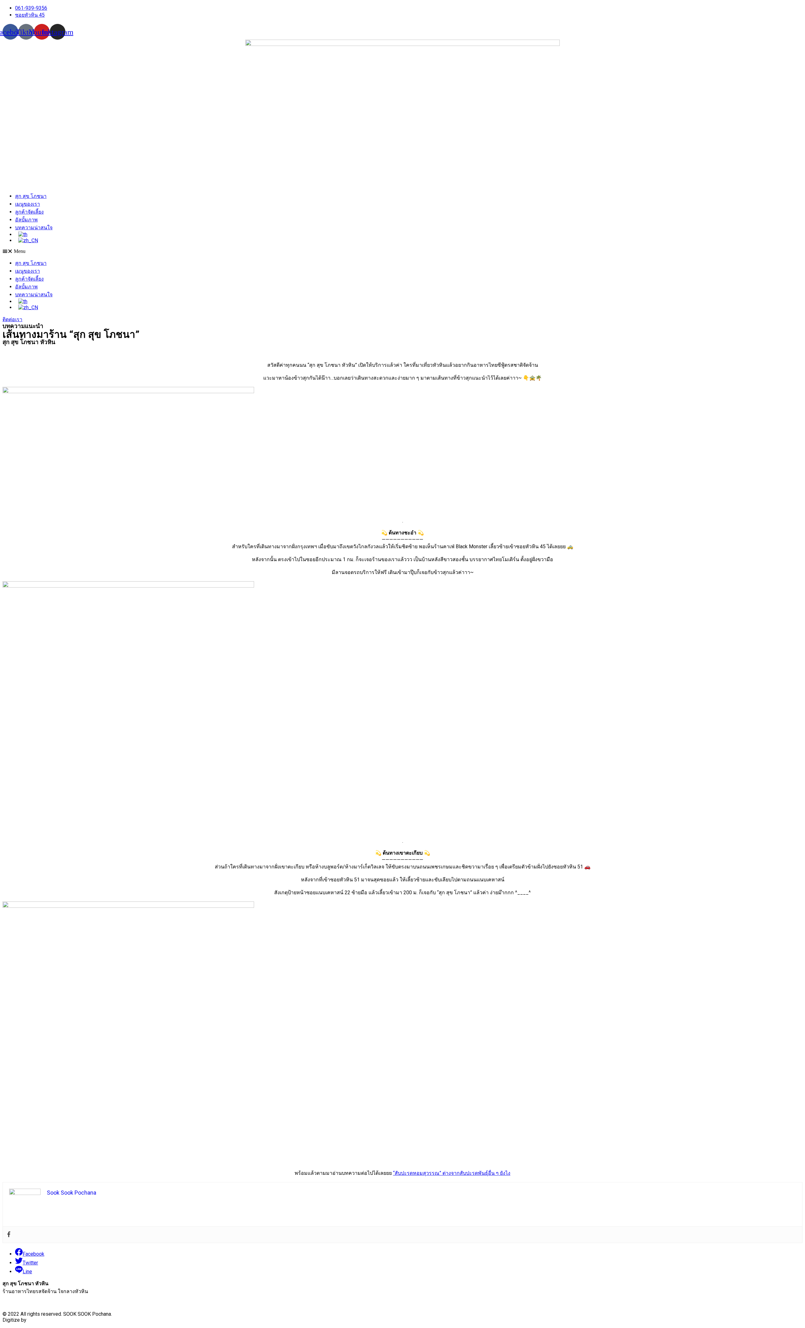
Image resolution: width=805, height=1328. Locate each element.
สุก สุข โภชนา (31, 196)
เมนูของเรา (27, 204)
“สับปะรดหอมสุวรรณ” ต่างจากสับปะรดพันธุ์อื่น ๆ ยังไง (451, 1173)
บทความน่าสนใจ (34, 228)
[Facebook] (9, 1234)
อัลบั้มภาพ (26, 220)
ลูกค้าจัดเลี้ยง (29, 212)
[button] (402, 251)
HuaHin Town (42, 1320)
